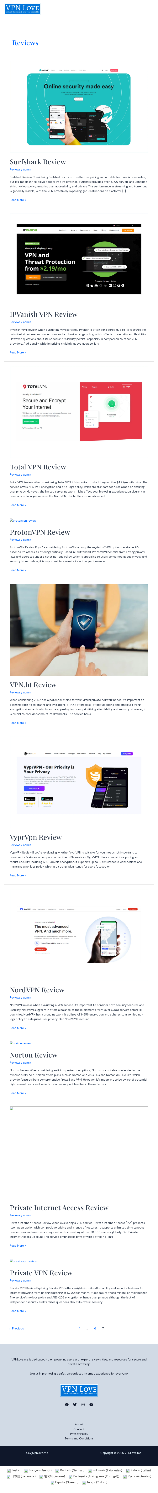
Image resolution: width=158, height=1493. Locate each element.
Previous (16, 1328)
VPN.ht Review (33, 684)
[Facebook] (67, 1404)
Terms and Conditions (79, 1438)
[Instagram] (83, 1404)
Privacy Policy (79, 1434)
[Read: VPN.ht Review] (79, 629)
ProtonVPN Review (40, 531)
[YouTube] (91, 1404)
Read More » (18, 200)
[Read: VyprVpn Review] (79, 782)
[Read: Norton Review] (20, 1043)
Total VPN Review (38, 466)
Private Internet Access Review (59, 1207)
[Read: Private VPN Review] (23, 1261)
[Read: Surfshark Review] (79, 106)
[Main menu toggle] (150, 9)
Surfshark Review (38, 161)
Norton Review (33, 1054)
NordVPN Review (37, 989)
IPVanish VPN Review (43, 314)
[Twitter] (75, 1404)
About (79, 1424)
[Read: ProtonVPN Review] (23, 520)
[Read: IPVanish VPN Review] (79, 259)
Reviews (15, 169)
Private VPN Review (41, 1272)
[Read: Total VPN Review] (79, 412)
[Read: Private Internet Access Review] (79, 1152)
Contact (79, 1429)
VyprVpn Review (36, 837)
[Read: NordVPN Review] (79, 935)
